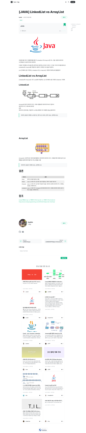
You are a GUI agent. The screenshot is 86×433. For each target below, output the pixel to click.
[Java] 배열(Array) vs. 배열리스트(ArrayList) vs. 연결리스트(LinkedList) (37, 200)
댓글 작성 (64, 258)
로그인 (72, 2)
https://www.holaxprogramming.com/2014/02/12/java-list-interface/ (37, 202)
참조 (72, 30)
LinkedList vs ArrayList (75, 24)
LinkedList (74, 25)
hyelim (20, 17)
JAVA (22, 26)
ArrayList (73, 27)
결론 (72, 28)
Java (21, 20)
